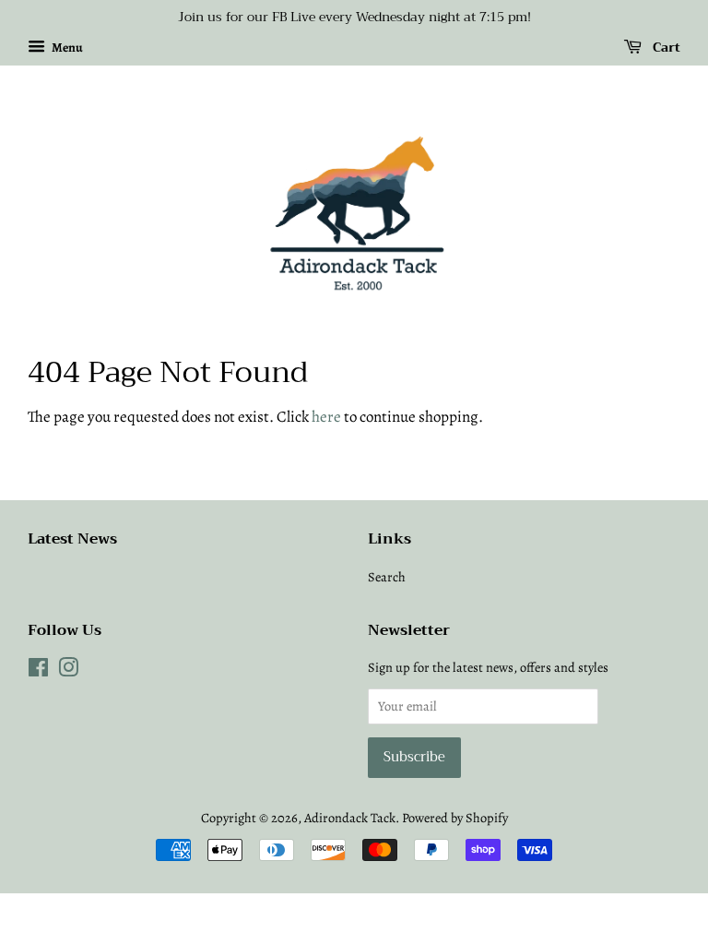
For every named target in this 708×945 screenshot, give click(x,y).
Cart (664, 47)
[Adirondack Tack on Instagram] (68, 671)
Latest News (72, 539)
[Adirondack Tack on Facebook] (38, 671)
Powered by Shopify (455, 817)
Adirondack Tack (349, 817)
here (326, 416)
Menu (66, 47)
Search (387, 577)
